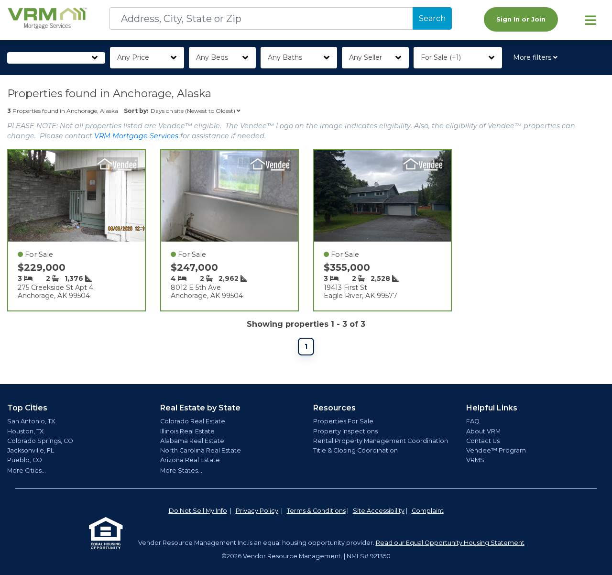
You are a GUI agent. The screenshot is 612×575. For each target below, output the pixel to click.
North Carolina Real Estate (200, 450)
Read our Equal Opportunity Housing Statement (450, 542)
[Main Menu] (590, 20)
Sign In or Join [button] (521, 19)
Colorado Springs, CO (40, 440)
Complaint (428, 510)
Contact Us (483, 440)
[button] (537, 57)
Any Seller (365, 57)
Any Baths (285, 57)
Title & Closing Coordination (355, 450)
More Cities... (26, 470)
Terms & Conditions (316, 510)
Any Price (133, 57)
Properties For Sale (343, 421)
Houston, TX (25, 431)
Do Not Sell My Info (198, 510)
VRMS (475, 460)
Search (432, 18)
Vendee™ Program (496, 450)
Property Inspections (345, 431)
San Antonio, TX (31, 421)
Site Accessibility (378, 510)
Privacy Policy (257, 510)
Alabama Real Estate (192, 440)
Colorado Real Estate (192, 421)
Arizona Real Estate (190, 460)
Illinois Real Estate (187, 431)
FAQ (473, 421)
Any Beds (212, 57)
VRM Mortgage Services (136, 136)
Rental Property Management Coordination (380, 440)
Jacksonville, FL (30, 450)
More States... (181, 470)
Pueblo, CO (24, 460)
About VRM (483, 431)
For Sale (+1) (441, 57)
